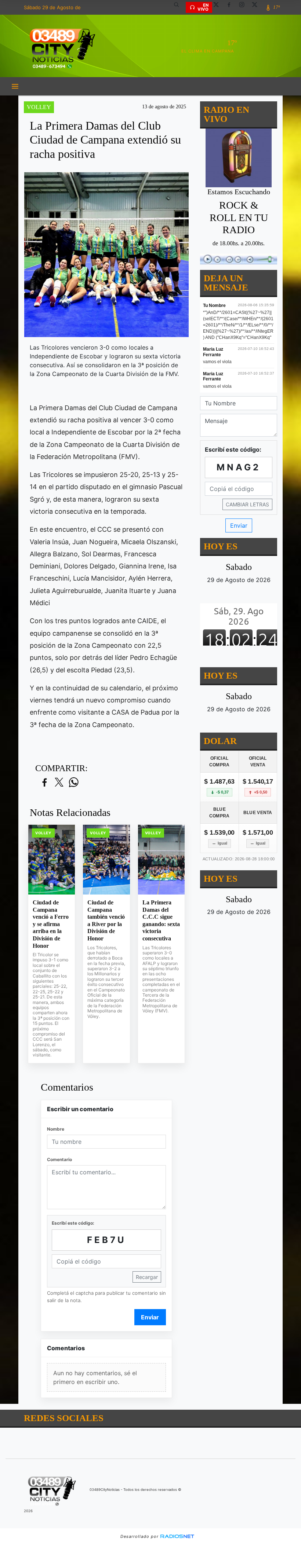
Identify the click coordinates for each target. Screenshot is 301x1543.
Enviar (150, 1317)
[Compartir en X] (59, 783)
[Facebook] (231, 7)
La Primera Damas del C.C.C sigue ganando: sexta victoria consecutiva (161, 920)
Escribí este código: (73, 1223)
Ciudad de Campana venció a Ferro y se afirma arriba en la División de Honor (51, 923)
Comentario (59, 1159)
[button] (179, 7)
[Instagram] (244, 7)
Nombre (55, 1129)
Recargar (147, 1277)
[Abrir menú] (15, 86)
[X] (219, 7)
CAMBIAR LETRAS (247, 504)
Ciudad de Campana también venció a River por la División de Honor (106, 920)
